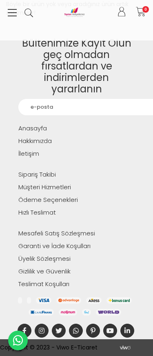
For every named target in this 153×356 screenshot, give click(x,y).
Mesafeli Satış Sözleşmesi (56, 233)
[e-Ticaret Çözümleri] (125, 347)
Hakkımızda (35, 141)
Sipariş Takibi (37, 174)
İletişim (28, 153)
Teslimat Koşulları (43, 284)
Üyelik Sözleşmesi (44, 258)
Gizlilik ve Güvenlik (44, 271)
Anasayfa (32, 128)
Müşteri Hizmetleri (44, 187)
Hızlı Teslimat (37, 212)
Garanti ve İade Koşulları (54, 246)
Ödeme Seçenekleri (48, 199)
